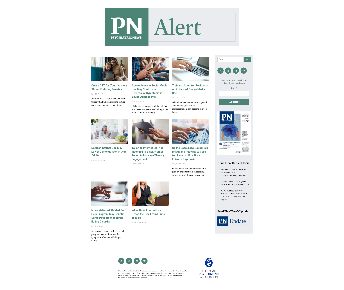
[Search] (247, 59)
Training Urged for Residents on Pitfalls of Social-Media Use (190, 89)
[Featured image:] (109, 80)
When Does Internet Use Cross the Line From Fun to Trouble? (148, 214)
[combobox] (230, 59)
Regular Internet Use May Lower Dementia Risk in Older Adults (109, 151)
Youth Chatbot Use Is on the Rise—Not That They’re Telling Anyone (234, 172)
